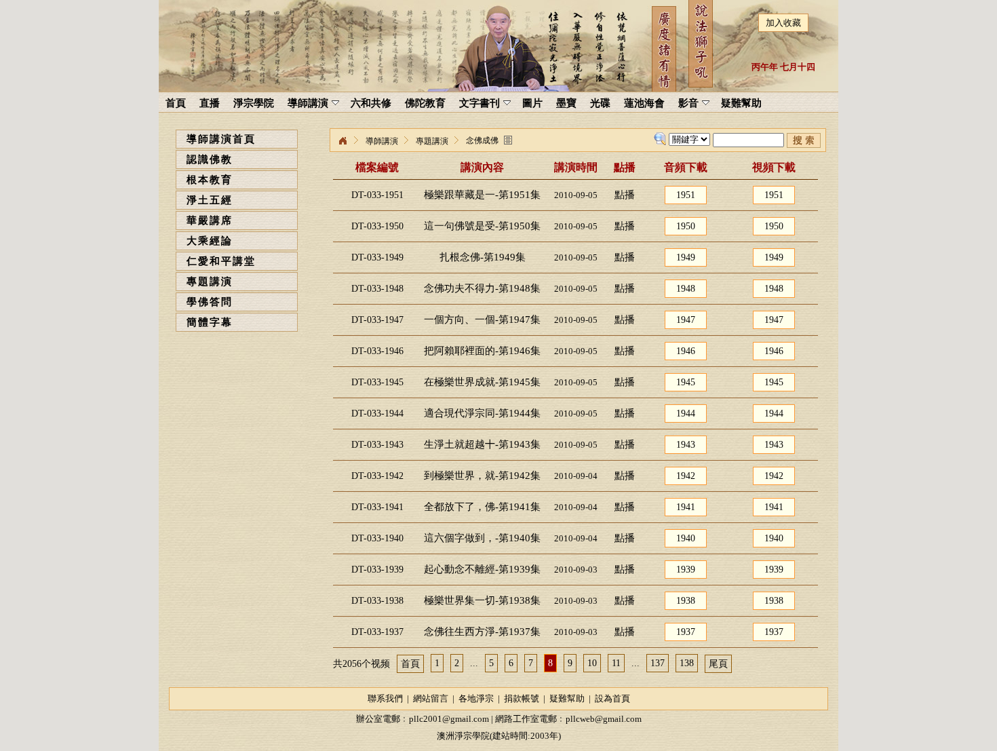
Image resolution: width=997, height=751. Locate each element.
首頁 (410, 664)
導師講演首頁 (221, 139)
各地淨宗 (476, 698)
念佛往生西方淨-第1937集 (482, 631)
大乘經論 (210, 240)
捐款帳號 (521, 698)
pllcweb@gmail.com (604, 719)
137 (657, 663)
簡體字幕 (210, 322)
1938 (685, 601)
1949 (685, 257)
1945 (685, 382)
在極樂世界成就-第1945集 (482, 382)
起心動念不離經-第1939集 (482, 569)
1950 (685, 226)
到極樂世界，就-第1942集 (482, 475)
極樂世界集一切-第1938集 (482, 600)
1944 (685, 413)
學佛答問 (210, 301)
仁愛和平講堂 (221, 261)
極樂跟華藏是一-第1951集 (482, 194)
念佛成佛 (482, 140)
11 (616, 663)
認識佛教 (210, 159)
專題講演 (210, 281)
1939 (685, 569)
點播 (624, 194)
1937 (685, 632)
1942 (685, 476)
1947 (685, 320)
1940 (685, 538)
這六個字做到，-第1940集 (482, 538)
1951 (685, 195)
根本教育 (210, 179)
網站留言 (430, 698)
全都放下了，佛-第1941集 (482, 506)
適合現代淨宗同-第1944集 (482, 413)
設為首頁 (612, 698)
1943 (685, 445)
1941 (685, 507)
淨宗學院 (342, 141)
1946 (685, 351)
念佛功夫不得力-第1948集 (482, 288)
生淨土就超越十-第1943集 (482, 444)
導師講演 (382, 141)
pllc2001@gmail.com (449, 719)
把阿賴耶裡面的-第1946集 (482, 350)
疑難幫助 (567, 698)
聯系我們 (385, 698)
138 (687, 663)
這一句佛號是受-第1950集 (482, 225)
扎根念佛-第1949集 (482, 257)
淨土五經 (210, 200)
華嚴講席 (210, 220)
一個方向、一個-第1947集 (482, 319)
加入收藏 (783, 23)
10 (592, 663)
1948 (685, 289)
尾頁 (718, 664)
